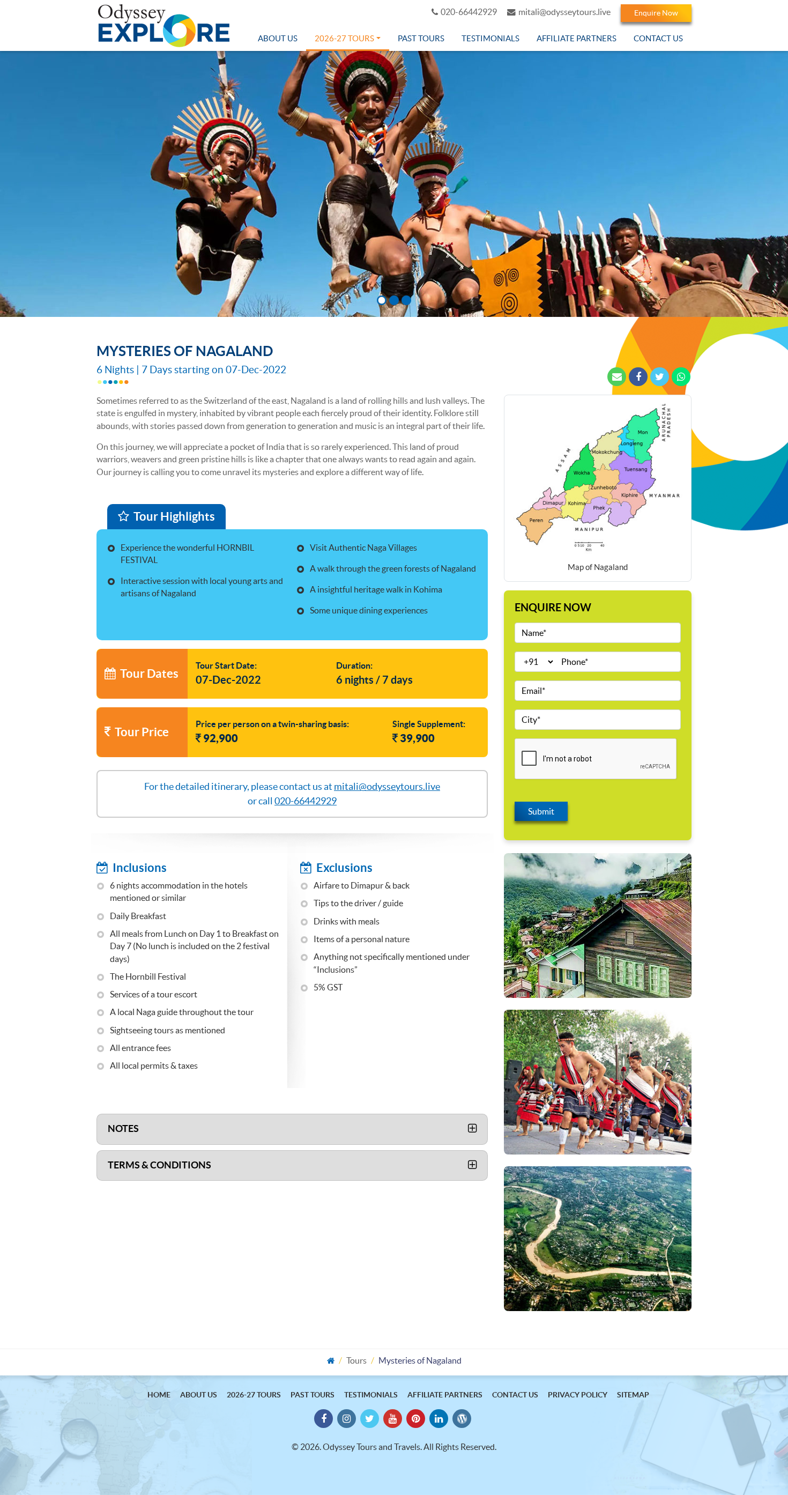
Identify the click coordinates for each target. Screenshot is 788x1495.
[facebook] (638, 376)
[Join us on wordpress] (461, 1418)
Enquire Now (656, 13)
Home (158, 1394)
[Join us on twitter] (369, 1418)
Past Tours (421, 38)
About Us (278, 38)
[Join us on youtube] (392, 1418)
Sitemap (633, 1394)
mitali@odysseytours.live (564, 12)
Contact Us (658, 38)
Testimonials (490, 38)
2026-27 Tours (254, 1394)
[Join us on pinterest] (415, 1418)
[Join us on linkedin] (438, 1418)
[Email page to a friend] (616, 376)
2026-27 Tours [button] (344, 38)
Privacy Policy (577, 1394)
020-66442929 (469, 12)
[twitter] (659, 376)
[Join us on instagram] (346, 1418)
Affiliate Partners (576, 38)
